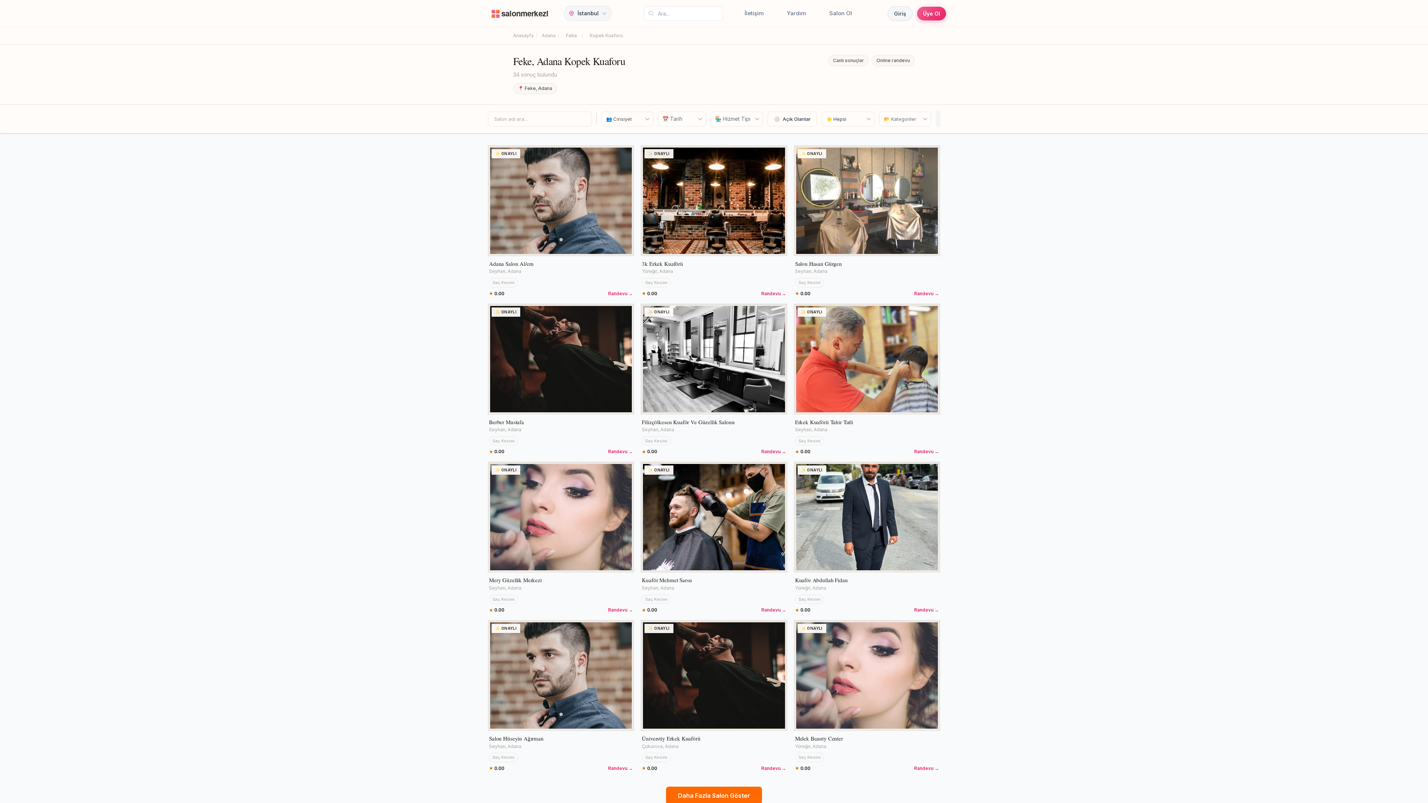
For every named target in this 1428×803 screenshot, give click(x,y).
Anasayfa (523, 35)
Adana (549, 35)
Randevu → (620, 293)
